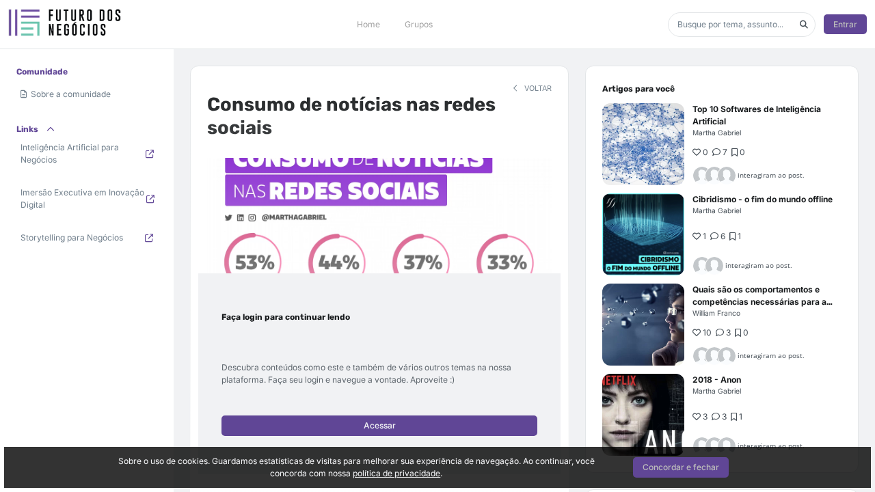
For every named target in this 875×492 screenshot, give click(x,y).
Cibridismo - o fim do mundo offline (762, 199)
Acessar (380, 425)
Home (368, 24)
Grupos (419, 24)
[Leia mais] (643, 144)
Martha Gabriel (716, 132)
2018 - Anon (716, 379)
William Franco (716, 313)
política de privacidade (396, 473)
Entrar (845, 24)
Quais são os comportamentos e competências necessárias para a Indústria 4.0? (759, 301)
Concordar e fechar (681, 467)
